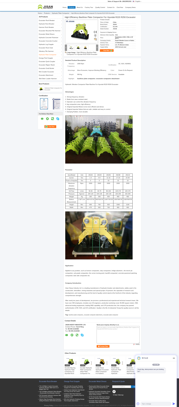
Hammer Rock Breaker (46, 27)
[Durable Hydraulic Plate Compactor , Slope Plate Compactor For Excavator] (87, 362)
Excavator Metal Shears (46, 34)
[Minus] (174, 358)
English (137, 1)
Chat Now (120, 7)
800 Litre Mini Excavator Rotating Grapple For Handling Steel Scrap (73, 386)
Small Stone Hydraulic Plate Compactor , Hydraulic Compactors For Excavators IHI (116, 372)
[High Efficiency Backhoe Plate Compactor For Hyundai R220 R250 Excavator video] (81, 31)
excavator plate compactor (110, 315)
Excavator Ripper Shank (47, 65)
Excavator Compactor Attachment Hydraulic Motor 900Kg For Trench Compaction (133, 372)
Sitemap (120, 395)
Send (135, 387)
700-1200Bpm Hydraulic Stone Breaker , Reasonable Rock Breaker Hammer (50, 392)
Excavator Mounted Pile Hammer (49, 31)
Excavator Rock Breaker (47, 20)
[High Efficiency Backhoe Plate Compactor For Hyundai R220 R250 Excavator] (78, 47)
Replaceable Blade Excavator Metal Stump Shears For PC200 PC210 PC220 (99, 387)
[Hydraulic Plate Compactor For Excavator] (41, 89)
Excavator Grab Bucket (46, 68)
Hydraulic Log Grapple (46, 44)
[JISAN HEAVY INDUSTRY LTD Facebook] (114, 392)
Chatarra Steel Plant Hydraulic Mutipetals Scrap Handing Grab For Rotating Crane (74, 395)
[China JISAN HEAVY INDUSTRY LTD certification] (44, 104)
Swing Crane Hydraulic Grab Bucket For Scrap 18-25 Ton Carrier (74, 390)
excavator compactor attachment (93, 315)
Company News (130, 7)
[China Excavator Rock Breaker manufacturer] (46, 7)
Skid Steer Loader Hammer (48, 78)
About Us (80, 7)
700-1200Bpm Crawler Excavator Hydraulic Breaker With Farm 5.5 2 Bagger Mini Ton (49, 387)
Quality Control (100, 7)
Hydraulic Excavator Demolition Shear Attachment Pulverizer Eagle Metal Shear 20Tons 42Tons (99, 393)
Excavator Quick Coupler (47, 61)
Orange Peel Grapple (46, 58)
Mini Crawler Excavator (46, 72)
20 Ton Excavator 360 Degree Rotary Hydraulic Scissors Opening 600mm (99, 397)
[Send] (173, 403)
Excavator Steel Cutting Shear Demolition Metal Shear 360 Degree (99, 401)
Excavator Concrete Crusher (48, 41)
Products (71, 7)
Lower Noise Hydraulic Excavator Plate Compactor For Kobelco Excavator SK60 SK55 (102, 372)
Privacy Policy (48, 405)
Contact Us (110, 7)
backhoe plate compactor (76, 315)
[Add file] (138, 403)
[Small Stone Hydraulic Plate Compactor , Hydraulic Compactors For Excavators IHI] (118, 362)
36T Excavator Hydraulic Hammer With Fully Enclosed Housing (50, 396)
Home (65, 7)
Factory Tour (89, 7)
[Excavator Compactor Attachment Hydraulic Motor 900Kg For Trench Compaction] (133, 362)
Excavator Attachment (46, 75)
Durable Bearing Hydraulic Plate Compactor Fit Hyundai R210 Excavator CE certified (70, 372)
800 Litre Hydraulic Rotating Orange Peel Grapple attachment (74, 400)
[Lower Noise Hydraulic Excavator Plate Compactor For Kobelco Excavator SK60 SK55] (102, 362)
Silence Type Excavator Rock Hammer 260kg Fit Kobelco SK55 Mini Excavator (50, 400)
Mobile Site (117, 397)
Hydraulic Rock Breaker (46, 24)
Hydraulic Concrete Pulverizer (48, 37)
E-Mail (115, 395)
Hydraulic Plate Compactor (60, 13)
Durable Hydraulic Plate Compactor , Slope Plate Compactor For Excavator (86, 371)
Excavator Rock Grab (46, 48)
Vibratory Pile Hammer (46, 51)
